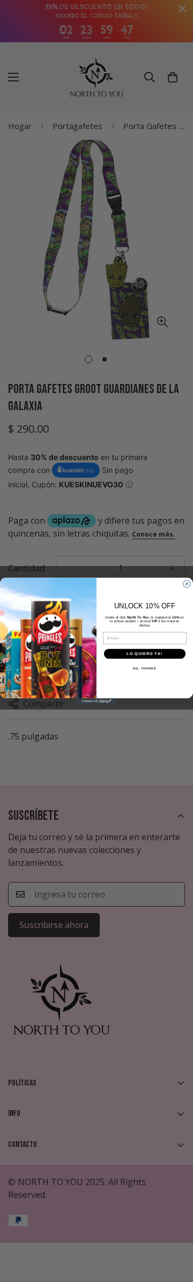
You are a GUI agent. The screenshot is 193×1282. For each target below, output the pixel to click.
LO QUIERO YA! (144, 654)
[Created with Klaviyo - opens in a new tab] (96, 701)
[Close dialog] (187, 584)
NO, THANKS (145, 668)
